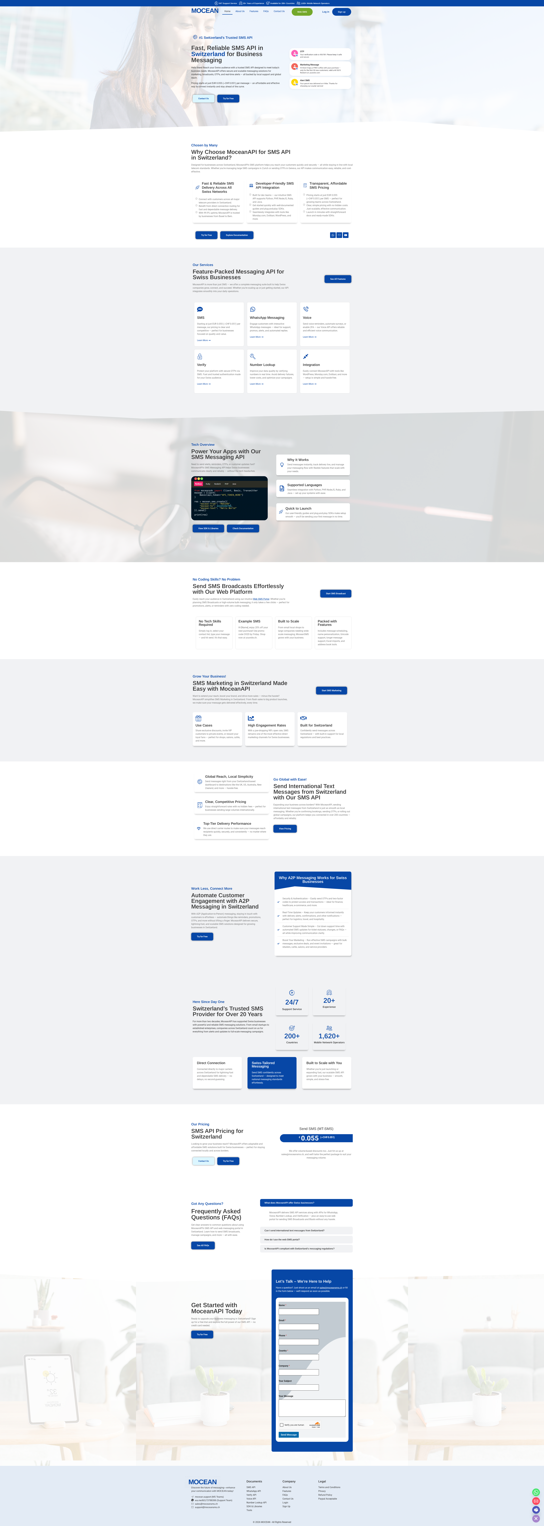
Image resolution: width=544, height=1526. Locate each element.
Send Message (289, 1434)
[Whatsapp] (333, 235)
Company (284, 1365)
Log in (325, 11)
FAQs (266, 11)
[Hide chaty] (536, 1518)
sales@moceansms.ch (331, 1287)
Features (254, 11)
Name (282, 1305)
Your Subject (285, 1381)
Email (282, 1320)
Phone (283, 1335)
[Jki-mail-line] (339, 235)
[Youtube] (345, 235)
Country (283, 1350)
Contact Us (279, 11)
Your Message (286, 1396)
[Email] (536, 1501)
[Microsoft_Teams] (536, 1510)
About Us (240, 11)
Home (227, 11)
